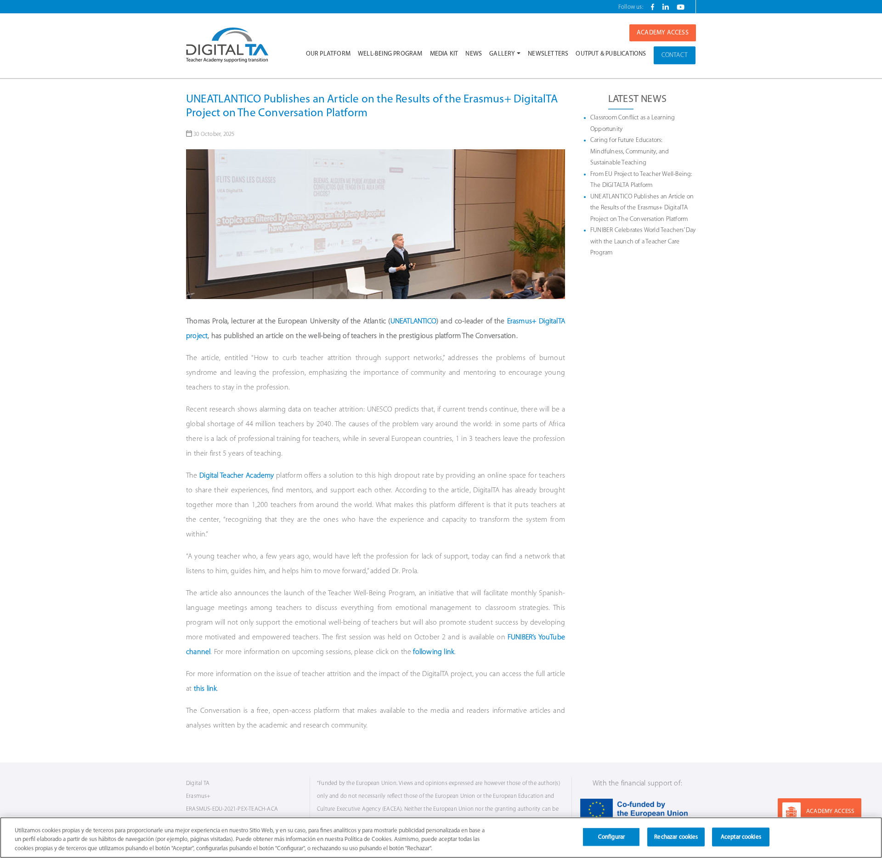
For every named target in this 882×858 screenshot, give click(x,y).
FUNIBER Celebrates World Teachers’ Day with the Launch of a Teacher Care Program (643, 241)
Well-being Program (390, 54)
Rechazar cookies (676, 837)
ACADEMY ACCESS (830, 811)
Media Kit (444, 54)
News (473, 54)
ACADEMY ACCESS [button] (663, 32)
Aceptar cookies (741, 837)
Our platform (328, 54)
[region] (441, 837)
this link (205, 689)
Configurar (611, 837)
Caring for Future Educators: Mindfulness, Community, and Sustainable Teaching (629, 151)
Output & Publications (611, 54)
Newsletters (548, 54)
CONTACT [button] (675, 55)
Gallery (502, 54)
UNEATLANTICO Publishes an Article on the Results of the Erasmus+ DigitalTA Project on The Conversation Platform (642, 208)
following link (433, 652)
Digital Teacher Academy (236, 476)
